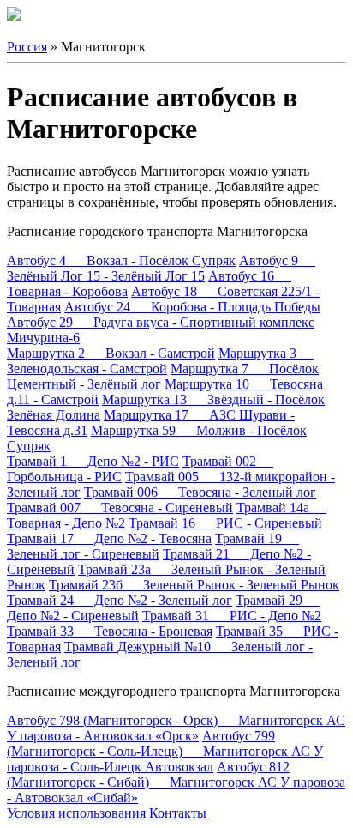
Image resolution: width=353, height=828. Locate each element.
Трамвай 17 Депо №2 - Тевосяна (109, 538)
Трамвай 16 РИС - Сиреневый (225, 523)
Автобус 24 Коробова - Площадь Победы (192, 306)
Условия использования (76, 813)
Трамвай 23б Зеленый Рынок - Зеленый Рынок (194, 584)
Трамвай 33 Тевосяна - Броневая (109, 631)
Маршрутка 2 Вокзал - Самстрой (111, 353)
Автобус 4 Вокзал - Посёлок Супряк (121, 260)
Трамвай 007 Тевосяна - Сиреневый (120, 507)
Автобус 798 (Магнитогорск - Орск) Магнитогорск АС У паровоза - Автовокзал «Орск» (176, 728)
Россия (27, 46)
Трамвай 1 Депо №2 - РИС (93, 461)
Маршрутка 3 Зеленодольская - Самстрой (160, 361)
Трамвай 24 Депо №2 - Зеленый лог (119, 600)
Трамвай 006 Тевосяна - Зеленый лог (200, 492)
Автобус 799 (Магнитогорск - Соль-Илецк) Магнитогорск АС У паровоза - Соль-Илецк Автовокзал (165, 751)
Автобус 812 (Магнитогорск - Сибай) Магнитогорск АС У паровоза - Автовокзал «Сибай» (176, 782)
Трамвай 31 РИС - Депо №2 (231, 615)
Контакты (177, 813)
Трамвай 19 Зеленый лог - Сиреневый (153, 546)
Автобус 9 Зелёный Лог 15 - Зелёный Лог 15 (161, 268)
